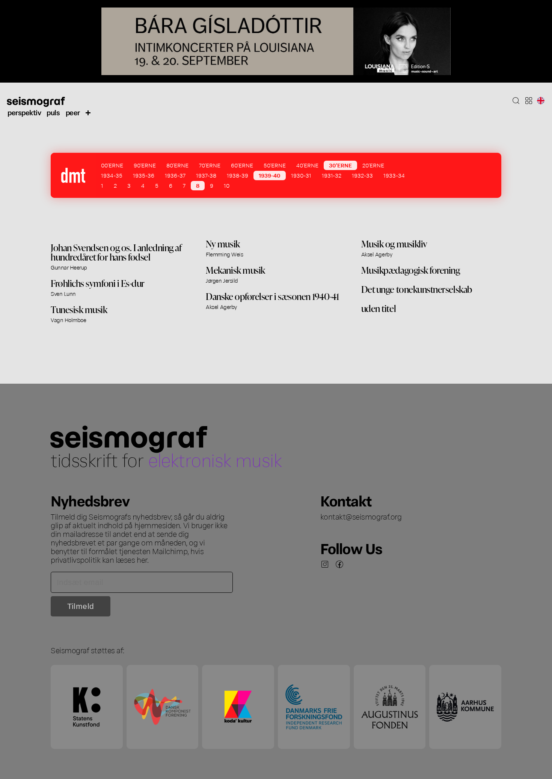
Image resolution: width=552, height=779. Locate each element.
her (142, 559)
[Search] (516, 101)
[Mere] (88, 112)
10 (226, 185)
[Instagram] (324, 564)
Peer (73, 112)
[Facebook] (339, 564)
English (540, 100)
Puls (53, 112)
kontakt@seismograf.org (361, 516)
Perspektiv (24, 112)
